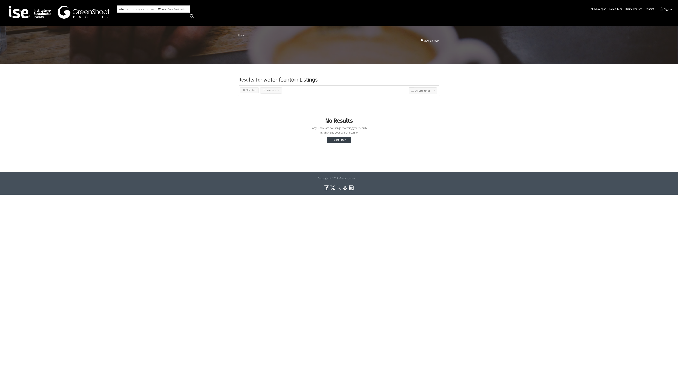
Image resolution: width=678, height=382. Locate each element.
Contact (650, 9)
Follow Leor (615, 9)
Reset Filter (339, 139)
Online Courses (633, 9)
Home (241, 34)
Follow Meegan (598, 9)
